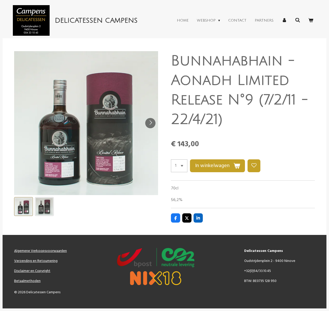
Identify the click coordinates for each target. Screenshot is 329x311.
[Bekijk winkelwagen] (310, 20)
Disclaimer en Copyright (32, 271)
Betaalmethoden (27, 281)
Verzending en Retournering (36, 261)
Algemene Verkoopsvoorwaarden (40, 251)
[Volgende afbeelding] (150, 123)
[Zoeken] (297, 20)
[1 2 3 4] (179, 165)
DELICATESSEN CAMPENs (96, 20)
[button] (23, 206)
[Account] (284, 20)
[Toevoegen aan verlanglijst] (254, 165)
